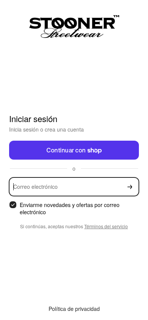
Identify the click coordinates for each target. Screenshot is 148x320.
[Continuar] (129, 186)
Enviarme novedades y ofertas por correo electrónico (70, 208)
